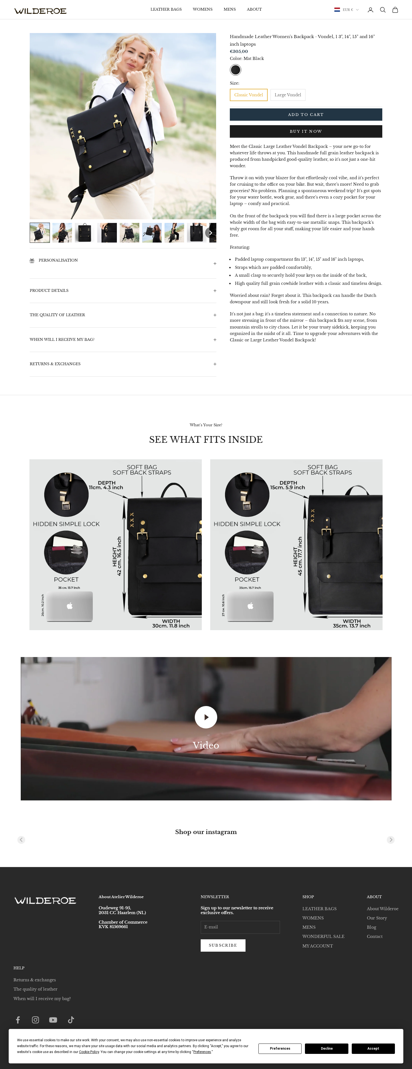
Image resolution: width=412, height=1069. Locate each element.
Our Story (377, 918)
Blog (371, 927)
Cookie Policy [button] (89, 1052)
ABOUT (254, 9)
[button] (40, 233)
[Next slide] (391, 840)
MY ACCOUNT (317, 946)
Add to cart (306, 114)
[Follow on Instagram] (35, 1020)
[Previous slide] (21, 840)
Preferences (280, 1049)
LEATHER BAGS (166, 9)
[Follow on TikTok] (71, 1020)
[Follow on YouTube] (53, 1020)
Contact (375, 936)
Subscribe (223, 945)
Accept (373, 1049)
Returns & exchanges (34, 979)
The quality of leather (35, 989)
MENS (230, 9)
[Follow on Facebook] (17, 1020)
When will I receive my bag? (42, 998)
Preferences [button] (202, 1052)
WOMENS (202, 9)
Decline (327, 1049)
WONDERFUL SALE (323, 936)
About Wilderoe (383, 908)
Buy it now (306, 131)
